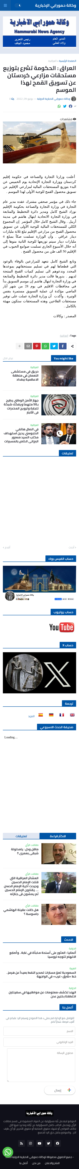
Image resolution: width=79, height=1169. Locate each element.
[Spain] (39, 716)
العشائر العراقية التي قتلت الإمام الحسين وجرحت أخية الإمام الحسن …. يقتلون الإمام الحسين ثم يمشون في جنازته (21, 886)
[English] (71, 716)
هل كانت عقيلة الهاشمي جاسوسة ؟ (21, 912)
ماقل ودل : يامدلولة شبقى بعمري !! (25, 851)
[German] (50, 716)
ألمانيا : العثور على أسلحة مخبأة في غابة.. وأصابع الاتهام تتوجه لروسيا (42, 955)
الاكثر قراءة (58, 836)
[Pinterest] (37, 346)
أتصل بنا (23, 1163)
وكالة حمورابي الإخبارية (55, 5)
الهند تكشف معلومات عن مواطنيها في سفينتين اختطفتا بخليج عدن (42, 994)
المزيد (31, 716)
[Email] (28, 346)
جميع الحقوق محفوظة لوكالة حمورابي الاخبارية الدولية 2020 (38, 1156)
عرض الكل (8, 358)
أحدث (71, 547)
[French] (61, 716)
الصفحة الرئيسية (67, 61)
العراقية (52, 61)
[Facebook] (70, 106)
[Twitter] (65, 106)
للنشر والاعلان (52, 1163)
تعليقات (21, 836)
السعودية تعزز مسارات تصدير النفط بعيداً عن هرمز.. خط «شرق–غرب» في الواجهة (41, 975)
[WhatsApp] (59, 106)
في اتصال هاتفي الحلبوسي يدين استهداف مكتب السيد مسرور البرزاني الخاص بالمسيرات (21, 435)
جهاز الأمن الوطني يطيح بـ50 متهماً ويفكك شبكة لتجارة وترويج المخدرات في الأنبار (21, 406)
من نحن (36, 1163)
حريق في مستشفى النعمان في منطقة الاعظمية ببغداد (25, 375)
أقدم (7, 547)
